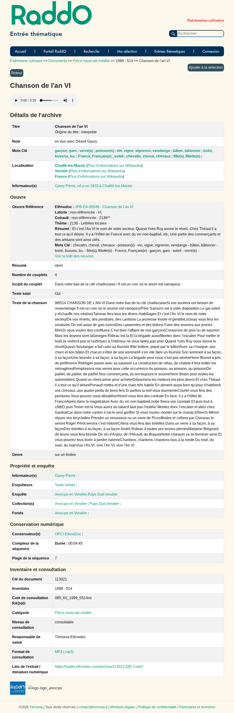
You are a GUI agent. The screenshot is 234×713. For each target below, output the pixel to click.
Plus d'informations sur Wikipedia (114, 165)
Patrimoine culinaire (26, 61)
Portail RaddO (55, 51)
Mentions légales (123, 707)
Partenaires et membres (197, 707)
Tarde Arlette (65, 485)
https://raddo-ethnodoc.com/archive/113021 (90, 667)
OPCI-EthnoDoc (68, 534)
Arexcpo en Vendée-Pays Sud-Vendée (86, 494)
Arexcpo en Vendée (71, 504)
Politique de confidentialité (157, 707)
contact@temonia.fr (93, 707)
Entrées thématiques (169, 51)
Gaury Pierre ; (66, 476)
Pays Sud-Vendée (105, 504)
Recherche (91, 51)
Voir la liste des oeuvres (74, 256)
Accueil (20, 51)
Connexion (210, 51)
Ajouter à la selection (206, 67)
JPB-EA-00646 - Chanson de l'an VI (104, 207)
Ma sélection (127, 51)
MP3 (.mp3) (64, 652)
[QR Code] (134, 667)
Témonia (36, 707)
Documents (57, 61)
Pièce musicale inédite (73, 613)
